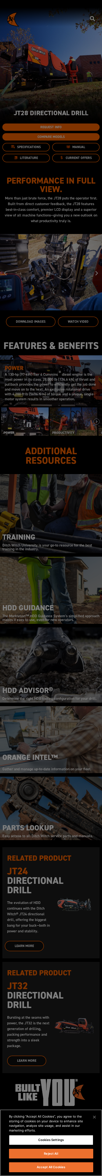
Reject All (51, 1153)
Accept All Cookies (51, 1167)
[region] (51, 1143)
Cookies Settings (51, 1140)
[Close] (94, 1117)
